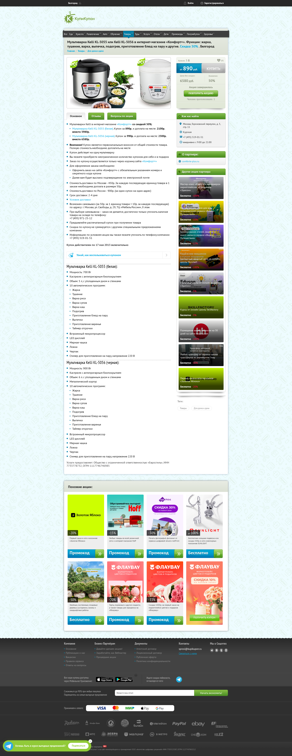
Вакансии (71, 657)
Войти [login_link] (190, 3)
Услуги (147, 34)
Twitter (221, 650)
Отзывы (96, 116)
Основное (76, 116)
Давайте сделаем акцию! (109, 648)
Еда (71, 34)
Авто (106, 34)
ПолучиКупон (194, 34)
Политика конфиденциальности (153, 661)
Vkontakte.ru (216, 650)
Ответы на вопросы (76, 665)
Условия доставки (80, 199)
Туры (138, 34)
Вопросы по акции (122, 116)
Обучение (116, 34)
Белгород (72, 3)
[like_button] (219, 60)
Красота (80, 34)
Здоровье (209, 34)
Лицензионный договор (149, 652)
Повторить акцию (201, 93)
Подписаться (78, 745)
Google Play (124, 679)
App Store (104, 679)
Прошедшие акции (106, 657)
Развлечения (94, 34)
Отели (158, 34)
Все (65, 34)
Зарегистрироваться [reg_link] (214, 3)
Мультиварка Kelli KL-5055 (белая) (92, 128)
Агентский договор (146, 648)
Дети (167, 34)
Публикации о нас (75, 652)
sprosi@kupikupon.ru (190, 648)
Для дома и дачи (201, 408)
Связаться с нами (188, 653)
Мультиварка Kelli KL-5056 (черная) (93, 136)
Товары (128, 34)
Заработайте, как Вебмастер (111, 652)
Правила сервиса (75, 661)
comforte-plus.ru (190, 161)
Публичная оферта (146, 657)
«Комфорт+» (124, 124)
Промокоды (178, 34)
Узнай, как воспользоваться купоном (99, 255)
